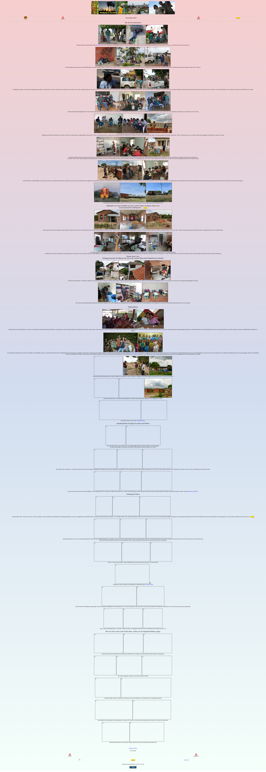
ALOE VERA (134, 352)
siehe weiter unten (99, 45)
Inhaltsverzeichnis (133, 748)
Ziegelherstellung (140, 420)
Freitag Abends (149, 584)
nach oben (186, 760)
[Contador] (133, 768)
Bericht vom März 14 (193, 491)
